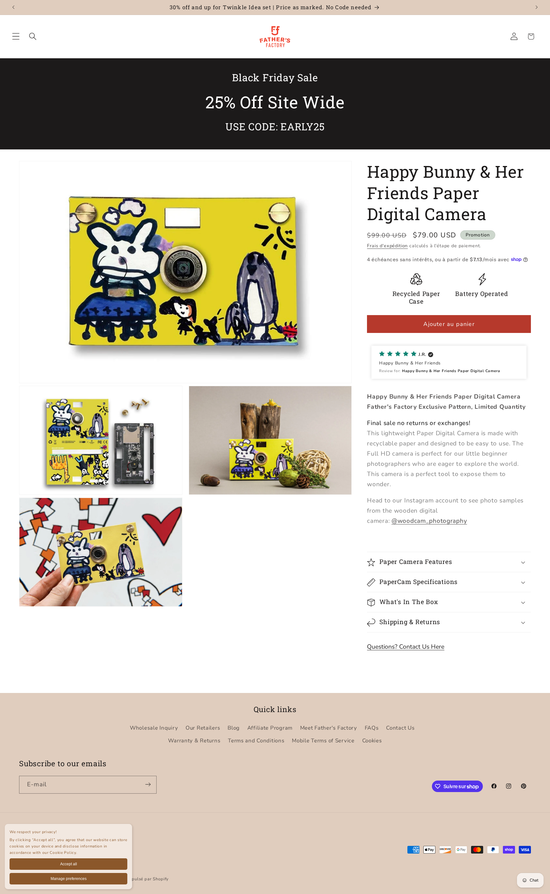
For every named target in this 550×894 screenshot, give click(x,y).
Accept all (68, 864)
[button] (16, 36)
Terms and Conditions (256, 740)
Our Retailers (203, 728)
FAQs (372, 728)
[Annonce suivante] (537, 7)
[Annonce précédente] (13, 7)
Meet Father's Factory (328, 728)
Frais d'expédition (387, 245)
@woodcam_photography (429, 521)
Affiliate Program (270, 728)
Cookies (372, 740)
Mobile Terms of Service (323, 740)
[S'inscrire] (147, 784)
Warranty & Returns (194, 740)
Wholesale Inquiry (154, 728)
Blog (234, 728)
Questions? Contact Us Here (405, 647)
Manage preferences (69, 878)
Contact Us (400, 728)
